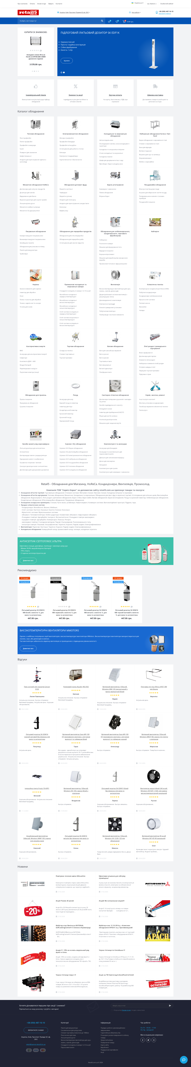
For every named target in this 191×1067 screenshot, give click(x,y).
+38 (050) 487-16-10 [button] (36, 1022)
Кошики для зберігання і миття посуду (153, 193)
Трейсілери (24, 254)
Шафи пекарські (25, 156)
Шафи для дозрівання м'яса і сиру (111, 160)
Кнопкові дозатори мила (108, 419)
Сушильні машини (26, 407)
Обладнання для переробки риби (72, 239)
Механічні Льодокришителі (30, 211)
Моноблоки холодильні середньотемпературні (68, 296)
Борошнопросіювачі (106, 254)
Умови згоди (41, 4)
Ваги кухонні (104, 354)
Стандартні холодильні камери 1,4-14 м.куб (75, 291)
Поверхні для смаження (28, 152)
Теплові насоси (144, 303)
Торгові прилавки (66, 358)
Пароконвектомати (67, 1047)
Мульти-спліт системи (147, 300)
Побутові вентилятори (107, 311)
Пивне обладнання (106, 193)
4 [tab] (38, 71)
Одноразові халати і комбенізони (32, 459)
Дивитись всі (115, 206)
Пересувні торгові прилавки (149, 371)
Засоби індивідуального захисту (110, 405)
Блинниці (63, 207)
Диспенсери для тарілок (147, 356)
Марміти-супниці (66, 196)
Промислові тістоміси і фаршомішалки (113, 264)
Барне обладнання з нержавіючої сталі (153, 140)
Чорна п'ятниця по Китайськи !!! (112, 950)
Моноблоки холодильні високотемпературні (68, 301)
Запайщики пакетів (27, 243)
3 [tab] (36, 71)
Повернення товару (107, 1043)
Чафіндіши (63, 193)
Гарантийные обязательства (110, 1033)
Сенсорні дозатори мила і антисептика (33, 466)
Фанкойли (142, 307)
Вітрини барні (104, 196)
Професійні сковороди (28, 145)
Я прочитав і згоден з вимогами (129, 1010)
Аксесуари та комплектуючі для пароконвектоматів (110, 453)
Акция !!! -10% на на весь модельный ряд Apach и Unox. (72, 951)
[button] (74, 12)
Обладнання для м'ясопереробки (71, 236)
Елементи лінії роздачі (147, 360)
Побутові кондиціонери (147, 292)
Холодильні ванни (105, 157)
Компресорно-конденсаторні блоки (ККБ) (154, 289)
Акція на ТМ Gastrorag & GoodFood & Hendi (116, 975)
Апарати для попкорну (68, 200)
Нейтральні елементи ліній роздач (151, 363)
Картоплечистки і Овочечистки (71, 160)
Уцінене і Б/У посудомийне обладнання (74, 463)
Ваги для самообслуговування (110, 351)
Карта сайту (105, 1045)
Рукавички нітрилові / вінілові (30, 463)
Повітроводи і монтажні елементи (111, 315)
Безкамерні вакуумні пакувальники (32, 239)
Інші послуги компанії (147, 399)
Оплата (32, 4)
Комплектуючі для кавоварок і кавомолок (114, 472)
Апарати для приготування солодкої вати (74, 203)
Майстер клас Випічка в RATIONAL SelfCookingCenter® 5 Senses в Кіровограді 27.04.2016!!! (73, 926)
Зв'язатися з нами (36, 1030)
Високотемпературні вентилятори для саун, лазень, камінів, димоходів (115, 290)
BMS (21, 351)
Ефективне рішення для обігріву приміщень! (112, 877)
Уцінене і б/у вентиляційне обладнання (74, 452)
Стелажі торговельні (67, 354)
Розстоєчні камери (106, 244)
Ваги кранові (104, 358)
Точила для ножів (26, 307)
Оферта (50, 4)
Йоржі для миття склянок (108, 416)
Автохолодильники (106, 140)
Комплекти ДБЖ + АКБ (28, 361)
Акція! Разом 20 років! (65, 901)
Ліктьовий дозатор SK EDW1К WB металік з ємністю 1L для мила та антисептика (95, 612)
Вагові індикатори (105, 369)
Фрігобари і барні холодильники (111, 164)
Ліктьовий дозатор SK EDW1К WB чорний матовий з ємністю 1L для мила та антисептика (127, 612)
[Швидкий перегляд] (41, 576)
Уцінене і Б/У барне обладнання (71, 448)
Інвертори (23, 358)
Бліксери (63, 152)
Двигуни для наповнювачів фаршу (111, 458)
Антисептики (24, 452)
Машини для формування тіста (110, 247)
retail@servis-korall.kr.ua (36, 1044)
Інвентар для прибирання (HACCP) (111, 412)
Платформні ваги (105, 372)
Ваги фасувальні (105, 365)
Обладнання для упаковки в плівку (32, 247)
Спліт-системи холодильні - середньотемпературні (69, 313)
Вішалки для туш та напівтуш (149, 155)
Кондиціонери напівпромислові (150, 296)
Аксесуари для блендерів (108, 448)
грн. (151, 4)
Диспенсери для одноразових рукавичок (34, 470)
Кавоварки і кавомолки (107, 189)
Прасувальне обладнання (29, 403)
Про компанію (23, 4)
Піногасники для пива (68, 1035)
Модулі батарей (25, 365)
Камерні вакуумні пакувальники (31, 236)
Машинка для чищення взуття (110, 423)
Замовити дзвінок (165, 14)
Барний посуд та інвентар (69, 403)
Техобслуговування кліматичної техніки (153, 407)
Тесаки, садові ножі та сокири (30, 303)
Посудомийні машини (147, 202)
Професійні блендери (67, 142)
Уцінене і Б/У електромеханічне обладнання (75, 455)
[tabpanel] (115, 51)
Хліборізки (103, 240)
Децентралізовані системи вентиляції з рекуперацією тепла (113, 296)
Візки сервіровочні (146, 353)
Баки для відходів (145, 147)
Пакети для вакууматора (28, 250)
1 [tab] (61, 72)
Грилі (22, 149)
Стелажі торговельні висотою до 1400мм (75, 1033)
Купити (67, 61)
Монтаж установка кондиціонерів (151, 403)
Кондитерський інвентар (68, 410)
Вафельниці (64, 211)
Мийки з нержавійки (146, 162)
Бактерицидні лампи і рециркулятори (33, 455)
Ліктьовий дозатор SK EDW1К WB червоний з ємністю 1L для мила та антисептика (64, 612)
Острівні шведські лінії (147, 367)
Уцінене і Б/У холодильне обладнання (73, 470)
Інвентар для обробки (28, 292)
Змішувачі (103, 465)
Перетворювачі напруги (28, 369)
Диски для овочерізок (107, 461)
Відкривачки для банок (28, 196)
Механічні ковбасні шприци (30, 207)
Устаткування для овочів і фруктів (72, 243)
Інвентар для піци (66, 407)
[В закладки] (48, 576)
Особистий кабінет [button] (166, 4)
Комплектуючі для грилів (108, 468)
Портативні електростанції (29, 372)
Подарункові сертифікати (109, 1050)
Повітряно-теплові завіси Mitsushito (70, 876)
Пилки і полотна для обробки (30, 300)
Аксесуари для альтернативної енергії (33, 354)
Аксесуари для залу (66, 399)
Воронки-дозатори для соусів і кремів (33, 200)
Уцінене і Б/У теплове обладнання (72, 466)
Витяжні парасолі (145, 151)
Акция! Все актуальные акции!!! (111, 901)
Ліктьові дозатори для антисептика (32, 448)
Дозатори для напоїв (27, 193)
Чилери (142, 310)
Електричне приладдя (107, 304)
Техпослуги (143, 410)
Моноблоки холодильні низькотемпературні (68, 307)
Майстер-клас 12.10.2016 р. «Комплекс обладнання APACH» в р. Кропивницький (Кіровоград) (116, 926)
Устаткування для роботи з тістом (72, 149)
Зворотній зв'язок (107, 1040)
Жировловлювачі (145, 158)
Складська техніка (66, 351)
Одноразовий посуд (67, 421)
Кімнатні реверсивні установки (110, 307)
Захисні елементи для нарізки (30, 289)
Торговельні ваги (105, 361)
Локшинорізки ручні (27, 203)
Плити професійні (26, 142)
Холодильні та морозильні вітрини (111, 149)
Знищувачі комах (105, 409)
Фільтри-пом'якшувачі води (149, 189)
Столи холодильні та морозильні (111, 153)
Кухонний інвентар (66, 414)
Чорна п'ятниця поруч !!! (66, 975)
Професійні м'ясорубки (68, 145)
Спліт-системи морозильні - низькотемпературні (69, 319)
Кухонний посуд (65, 417)
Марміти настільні (66, 189)
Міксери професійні (67, 138)
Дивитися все (28, 560)
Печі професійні (25, 138)
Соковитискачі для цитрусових (71, 1030)
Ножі (21, 296)
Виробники (105, 1047)
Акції (102, 1052)
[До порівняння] (45, 576)
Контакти (59, 4)
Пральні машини (26, 399)
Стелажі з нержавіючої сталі (149, 144)
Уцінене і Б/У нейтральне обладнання (73, 459)
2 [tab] (64, 72)
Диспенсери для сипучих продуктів (32, 189)
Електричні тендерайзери (69, 156)
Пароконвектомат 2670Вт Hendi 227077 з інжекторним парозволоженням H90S (35, 57)
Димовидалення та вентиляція (110, 300)
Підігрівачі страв (145, 374)
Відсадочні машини (106, 251)
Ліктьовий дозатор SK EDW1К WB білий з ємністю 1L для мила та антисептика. (33, 612)
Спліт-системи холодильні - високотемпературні (69, 324)
